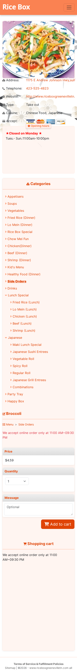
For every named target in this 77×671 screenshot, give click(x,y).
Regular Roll (21, 373)
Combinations (23, 387)
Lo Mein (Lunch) (25, 309)
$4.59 (9, 460)
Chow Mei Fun (18, 239)
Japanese (15, 338)
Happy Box (16, 401)
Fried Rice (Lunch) (26, 302)
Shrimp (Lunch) (24, 330)
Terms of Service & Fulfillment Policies (39, 664)
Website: (12, 96)
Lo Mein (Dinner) (20, 225)
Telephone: (13, 88)
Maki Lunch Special (27, 345)
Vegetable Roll (23, 359)
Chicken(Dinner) (20, 246)
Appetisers (15, 196)
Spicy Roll (20, 366)
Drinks (12, 288)
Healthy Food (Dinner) (24, 274)
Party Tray (15, 394)
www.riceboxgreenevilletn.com (49, 667)
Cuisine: (11, 113)
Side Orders (17, 281)
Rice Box (16, 6)
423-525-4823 (37, 88)
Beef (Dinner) (17, 253)
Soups (12, 203)
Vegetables (16, 211)
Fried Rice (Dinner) (21, 218)
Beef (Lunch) (22, 323)
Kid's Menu (16, 267)
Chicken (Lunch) (25, 316)
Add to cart (60, 524)
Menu (9, 424)
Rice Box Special (20, 232)
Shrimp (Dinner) (19, 260)
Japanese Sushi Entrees (30, 352)
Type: (9, 105)
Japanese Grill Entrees (29, 380)
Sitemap (10, 667)
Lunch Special (18, 295)
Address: (12, 80)
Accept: (11, 121)
